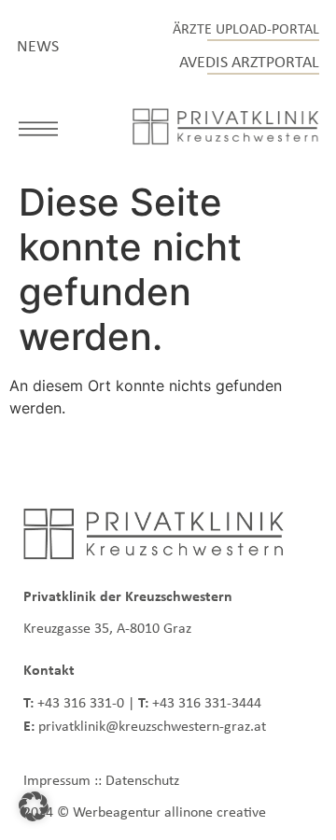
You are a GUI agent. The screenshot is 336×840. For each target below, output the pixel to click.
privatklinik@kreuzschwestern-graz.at (152, 725)
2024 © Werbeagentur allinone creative (144, 811)
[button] (38, 131)
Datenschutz (142, 780)
